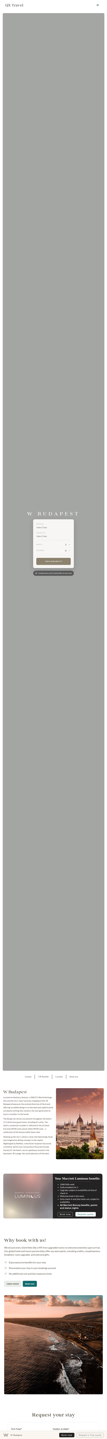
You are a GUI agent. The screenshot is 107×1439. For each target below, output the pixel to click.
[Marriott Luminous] (28, 1195)
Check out (41, 533)
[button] (98, 5)
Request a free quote (90, 1435)
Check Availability (53, 561)
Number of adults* (61, 1429)
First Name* (16, 1429)
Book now (65, 1214)
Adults (39, 544)
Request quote (85, 1214)
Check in (40, 524)
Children (40, 550)
